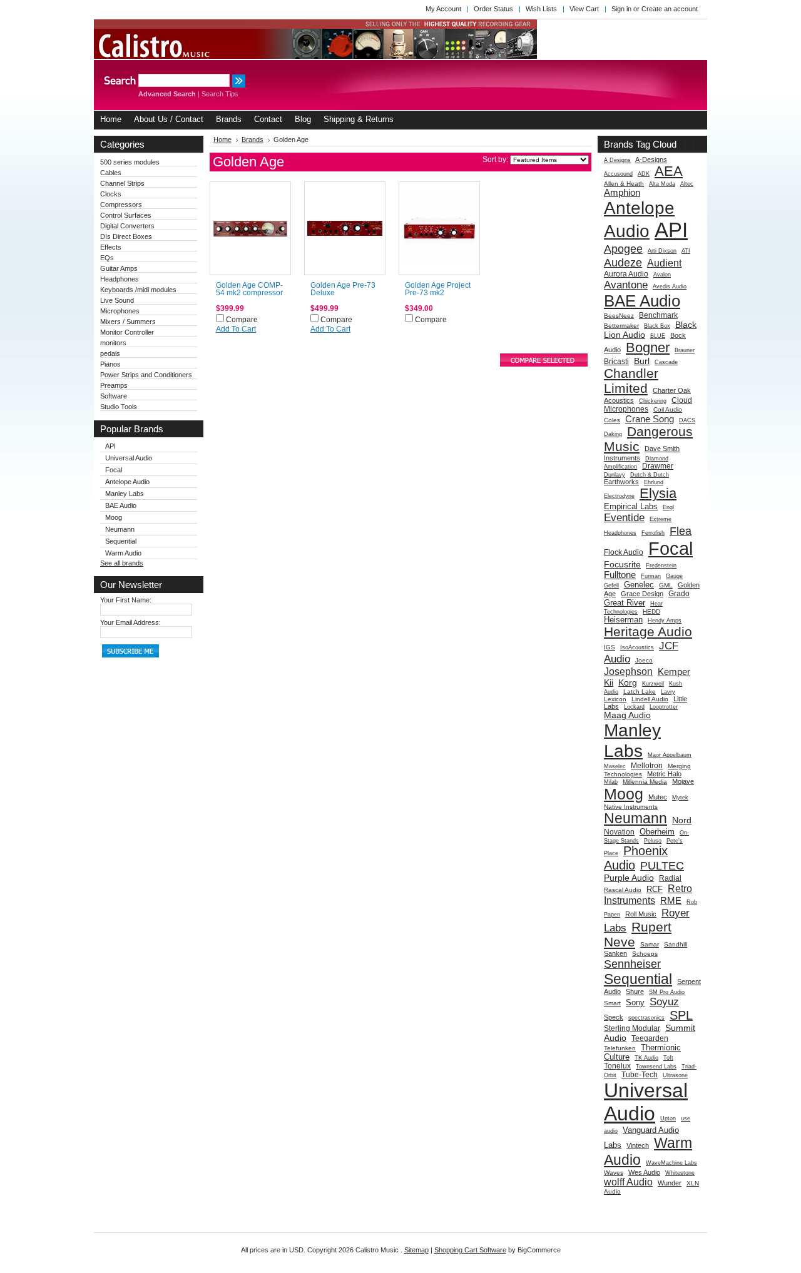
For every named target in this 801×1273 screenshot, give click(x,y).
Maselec (615, 766)
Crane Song (649, 418)
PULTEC (662, 865)
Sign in (621, 9)
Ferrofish (653, 533)
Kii (608, 682)
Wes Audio (644, 1172)
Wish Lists (541, 9)
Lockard (634, 707)
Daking (613, 434)
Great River (624, 602)
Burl (642, 361)
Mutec (657, 797)
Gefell (611, 585)
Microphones (120, 311)
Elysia (658, 493)
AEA (669, 171)
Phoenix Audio (636, 858)
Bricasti (616, 361)
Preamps (114, 385)
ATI (685, 251)
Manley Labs (124, 493)
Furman (651, 576)
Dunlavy (614, 475)
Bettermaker (621, 325)
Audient (664, 262)
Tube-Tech (639, 1074)
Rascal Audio (622, 889)
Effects (110, 247)
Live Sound (117, 300)
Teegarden (649, 1038)
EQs (107, 257)
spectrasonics (646, 1018)
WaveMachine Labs (671, 1163)
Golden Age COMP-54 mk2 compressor (249, 289)
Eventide (624, 517)
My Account (443, 9)
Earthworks (621, 481)
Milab (611, 782)
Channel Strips (122, 183)
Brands (252, 139)
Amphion (622, 192)
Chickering (652, 401)
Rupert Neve (637, 934)
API (110, 446)
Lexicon (615, 699)
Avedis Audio (669, 286)
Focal (113, 470)
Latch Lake (639, 691)
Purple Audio (629, 878)
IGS (609, 647)
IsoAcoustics (637, 647)
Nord (681, 820)
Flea (680, 530)
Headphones (119, 279)
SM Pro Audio (667, 992)
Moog (113, 517)
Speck (613, 1017)
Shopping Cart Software (470, 1250)
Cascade (666, 362)
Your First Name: (125, 600)
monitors (113, 343)
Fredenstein (661, 565)
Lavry (668, 692)
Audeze (623, 262)
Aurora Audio (626, 274)
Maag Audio (627, 715)
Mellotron (647, 765)
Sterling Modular (632, 1028)
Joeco (644, 660)
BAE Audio (120, 505)
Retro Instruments (648, 894)
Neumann (120, 529)
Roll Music (640, 914)
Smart (612, 1003)
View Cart (584, 9)
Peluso (652, 841)
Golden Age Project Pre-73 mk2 (438, 289)
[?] (689, 144)
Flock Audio (623, 552)
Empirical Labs (631, 506)
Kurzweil (653, 684)
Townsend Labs (656, 1066)
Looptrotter (664, 707)
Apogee (623, 248)
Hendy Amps (664, 620)
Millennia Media (645, 781)
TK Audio (646, 1058)
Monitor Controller (127, 332)
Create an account (669, 9)
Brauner (685, 350)
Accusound (618, 174)
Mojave (683, 781)
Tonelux (617, 1066)
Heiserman (623, 619)
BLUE (657, 336)
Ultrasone (675, 1075)
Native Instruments (631, 806)
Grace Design (642, 593)
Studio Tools (118, 406)
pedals (110, 353)
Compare (242, 319)
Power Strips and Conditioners (146, 374)
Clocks (110, 194)
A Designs (617, 160)
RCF (654, 889)
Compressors (121, 204)
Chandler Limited (631, 380)
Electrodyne (619, 496)
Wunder (669, 1183)
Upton (668, 1118)
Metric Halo (664, 774)
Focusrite (622, 564)
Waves (613, 1172)
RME (670, 900)
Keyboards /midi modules (138, 289)
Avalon (662, 274)
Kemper (674, 671)
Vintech (637, 1145)
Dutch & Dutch (649, 475)
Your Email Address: (130, 622)
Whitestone (680, 1173)
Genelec (639, 584)
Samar (649, 944)
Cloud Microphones (648, 404)
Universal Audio (128, 458)
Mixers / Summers (128, 321)
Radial (670, 878)
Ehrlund (653, 482)
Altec (686, 184)
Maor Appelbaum (669, 755)
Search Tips (220, 94)
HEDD (651, 611)
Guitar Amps (119, 268)
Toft (668, 1058)
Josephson (628, 671)
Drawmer (657, 466)
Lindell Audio (649, 699)
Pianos (110, 364)
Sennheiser (632, 963)
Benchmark (658, 315)
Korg (627, 682)
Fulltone (620, 574)
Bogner (648, 347)
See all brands (121, 563)
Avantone (626, 284)
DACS (687, 420)
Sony (635, 1002)
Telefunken (620, 1048)
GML (666, 585)
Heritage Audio (648, 631)
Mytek (680, 797)
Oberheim (657, 831)
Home (222, 139)
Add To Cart (236, 329)
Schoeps (645, 953)
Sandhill (675, 944)
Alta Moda (662, 184)
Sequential (120, 541)
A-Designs (651, 159)
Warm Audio (123, 553)
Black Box (657, 326)
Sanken (615, 953)
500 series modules (130, 162)
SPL (681, 1015)
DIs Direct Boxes (126, 236)
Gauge (674, 576)
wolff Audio (628, 1181)
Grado (679, 593)
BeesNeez (619, 315)
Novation (619, 832)
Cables (110, 172)
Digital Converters (127, 226)
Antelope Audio (127, 481)
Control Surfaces (125, 215)
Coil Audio (667, 409)
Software (113, 396)
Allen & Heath (624, 183)
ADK (644, 174)
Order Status (493, 9)
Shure (635, 991)
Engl (668, 507)
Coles (612, 420)
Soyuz (664, 1001)
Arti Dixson (662, 251)
